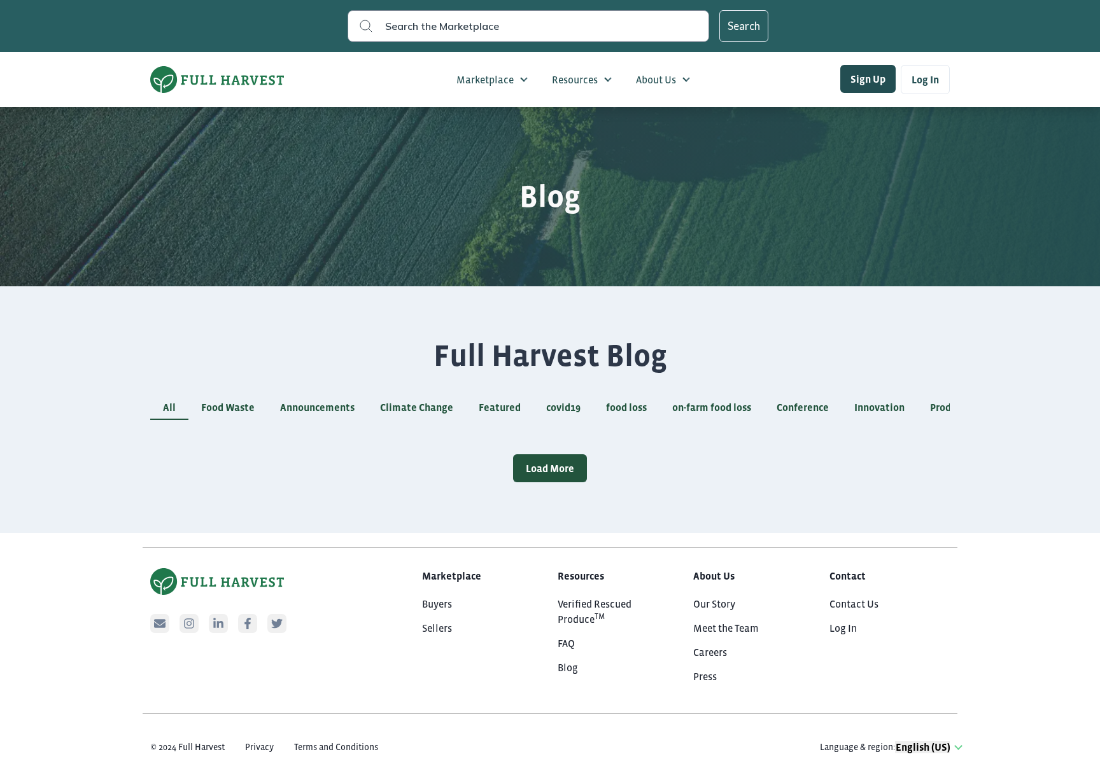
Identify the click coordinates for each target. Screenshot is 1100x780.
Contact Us (853, 603)
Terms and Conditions (336, 747)
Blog (568, 667)
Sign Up (867, 79)
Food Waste (228, 407)
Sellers (437, 628)
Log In (925, 79)
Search (744, 25)
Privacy (259, 747)
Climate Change (416, 407)
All (169, 407)
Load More (550, 468)
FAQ (566, 643)
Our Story (714, 603)
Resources (575, 79)
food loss (626, 407)
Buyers (437, 603)
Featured (500, 407)
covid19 (563, 407)
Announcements (317, 407)
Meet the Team (726, 628)
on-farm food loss (711, 407)
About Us (656, 79)
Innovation (879, 407)
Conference (803, 407)
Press (705, 676)
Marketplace (485, 79)
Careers (710, 652)
